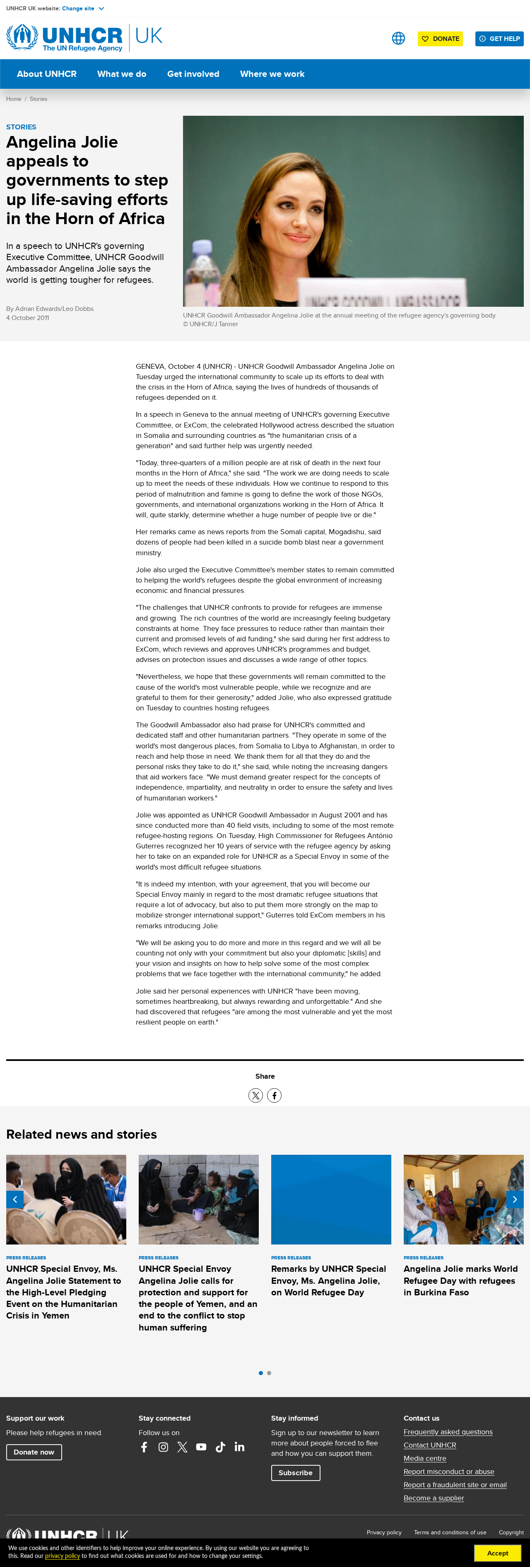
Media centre (425, 1458)
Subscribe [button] (296, 1472)
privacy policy (62, 1556)
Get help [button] (505, 38)
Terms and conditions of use (450, 1532)
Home (14, 99)
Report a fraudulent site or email (455, 1484)
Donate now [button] (34, 1452)
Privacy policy (384, 1532)
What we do (122, 74)
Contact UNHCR (430, 1445)
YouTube (201, 1447)
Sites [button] (398, 38)
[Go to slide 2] (271, 1375)
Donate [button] (446, 38)
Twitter (182, 1447)
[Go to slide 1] (263, 1375)
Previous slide (15, 1199)
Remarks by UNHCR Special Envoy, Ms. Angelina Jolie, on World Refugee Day (328, 1280)
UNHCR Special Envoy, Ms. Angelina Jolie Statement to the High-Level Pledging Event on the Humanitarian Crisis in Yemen (63, 1292)
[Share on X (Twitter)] (255, 1095)
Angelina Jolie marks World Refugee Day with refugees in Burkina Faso (461, 1280)
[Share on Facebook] (274, 1095)
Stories (39, 99)
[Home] (64, 38)
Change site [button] (78, 8)
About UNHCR (47, 74)
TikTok (220, 1447)
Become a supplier (434, 1498)
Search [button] (372, 38)
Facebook (144, 1447)
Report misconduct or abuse (449, 1471)
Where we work (272, 74)
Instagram (163, 1447)
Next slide (515, 1199)
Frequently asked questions (448, 1431)
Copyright (511, 1532)
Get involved (193, 74)
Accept (497, 1553)
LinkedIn (239, 1447)
